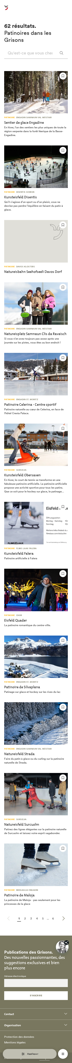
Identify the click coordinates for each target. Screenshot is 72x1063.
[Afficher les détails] (66, 942)
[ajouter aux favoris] (62, 75)
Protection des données (19, 1036)
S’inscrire (36, 995)
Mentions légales (15, 1042)
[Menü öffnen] (63, 1054)
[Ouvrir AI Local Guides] (62, 947)
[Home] (6, 10)
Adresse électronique (15, 976)
